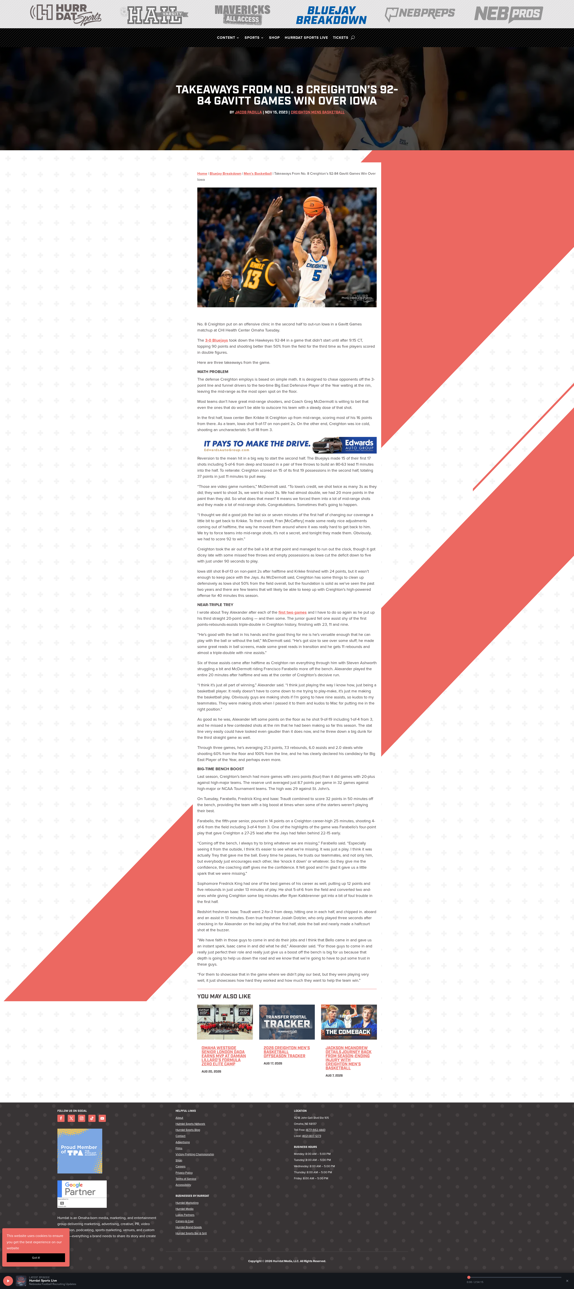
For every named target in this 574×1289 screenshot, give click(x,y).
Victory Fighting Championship (195, 1154)
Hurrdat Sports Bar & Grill (191, 1233)
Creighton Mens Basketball (318, 112)
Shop (274, 38)
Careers (180, 1166)
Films (179, 1148)
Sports (252, 38)
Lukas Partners (185, 1215)
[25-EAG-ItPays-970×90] (287, 452)
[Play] (8, 1281)
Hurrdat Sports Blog (188, 1130)
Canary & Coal (185, 1221)
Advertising (183, 1142)
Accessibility (183, 1185)
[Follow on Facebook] (61, 1118)
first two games (292, 612)
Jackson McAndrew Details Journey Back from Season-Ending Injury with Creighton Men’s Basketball (349, 1058)
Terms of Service (186, 1179)
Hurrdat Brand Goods (189, 1227)
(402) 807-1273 (311, 1136)
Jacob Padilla (248, 112)
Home (202, 173)
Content (226, 38)
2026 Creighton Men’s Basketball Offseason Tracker (287, 1052)
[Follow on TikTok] (92, 1118)
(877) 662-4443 (315, 1130)
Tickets (340, 38)
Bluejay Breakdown (225, 173)
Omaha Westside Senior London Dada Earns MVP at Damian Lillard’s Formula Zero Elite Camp (224, 1056)
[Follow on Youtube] (102, 1118)
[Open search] (353, 37)
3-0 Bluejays (216, 340)
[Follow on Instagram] (81, 1118)
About (179, 1118)
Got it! (36, 1258)
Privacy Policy (184, 1173)
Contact (180, 1136)
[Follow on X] (71, 1118)
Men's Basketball (258, 173)
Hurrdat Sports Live (306, 38)
